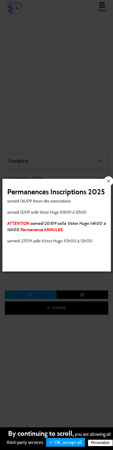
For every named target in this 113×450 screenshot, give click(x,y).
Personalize (100, 443)
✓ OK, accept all (65, 442)
